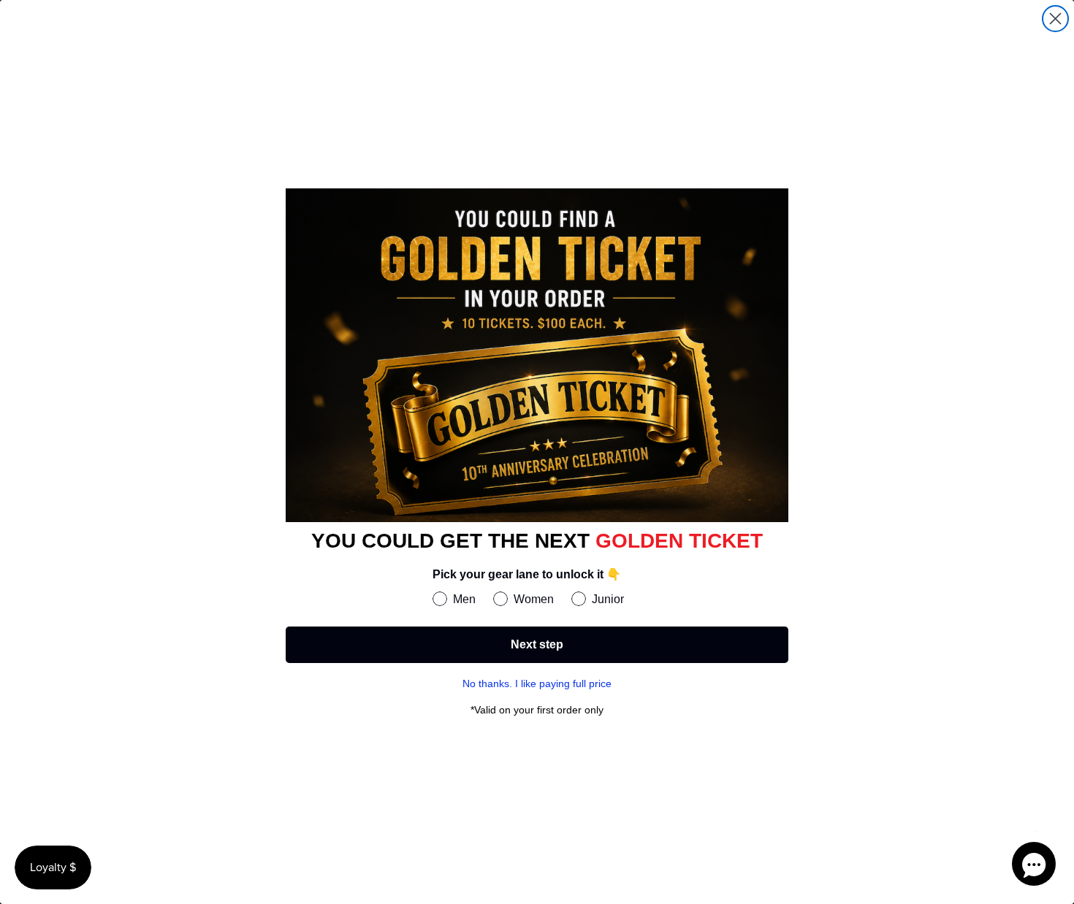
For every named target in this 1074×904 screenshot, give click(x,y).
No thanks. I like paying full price (537, 683)
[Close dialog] (1055, 18)
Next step (537, 644)
